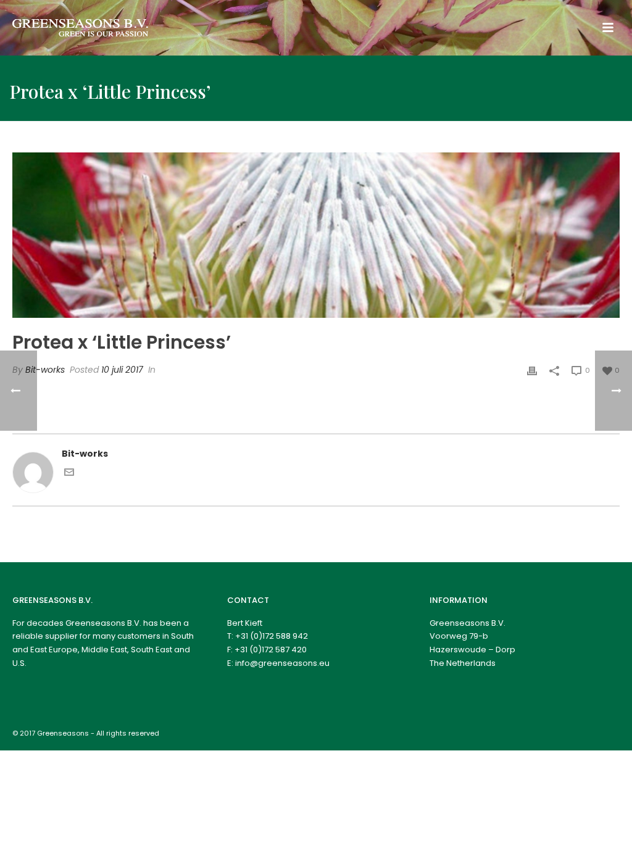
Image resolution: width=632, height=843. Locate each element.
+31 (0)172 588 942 (271, 636)
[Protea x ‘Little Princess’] (316, 235)
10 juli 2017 (122, 369)
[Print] (532, 370)
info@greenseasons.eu (282, 663)
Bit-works (45, 369)
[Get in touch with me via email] (69, 474)
